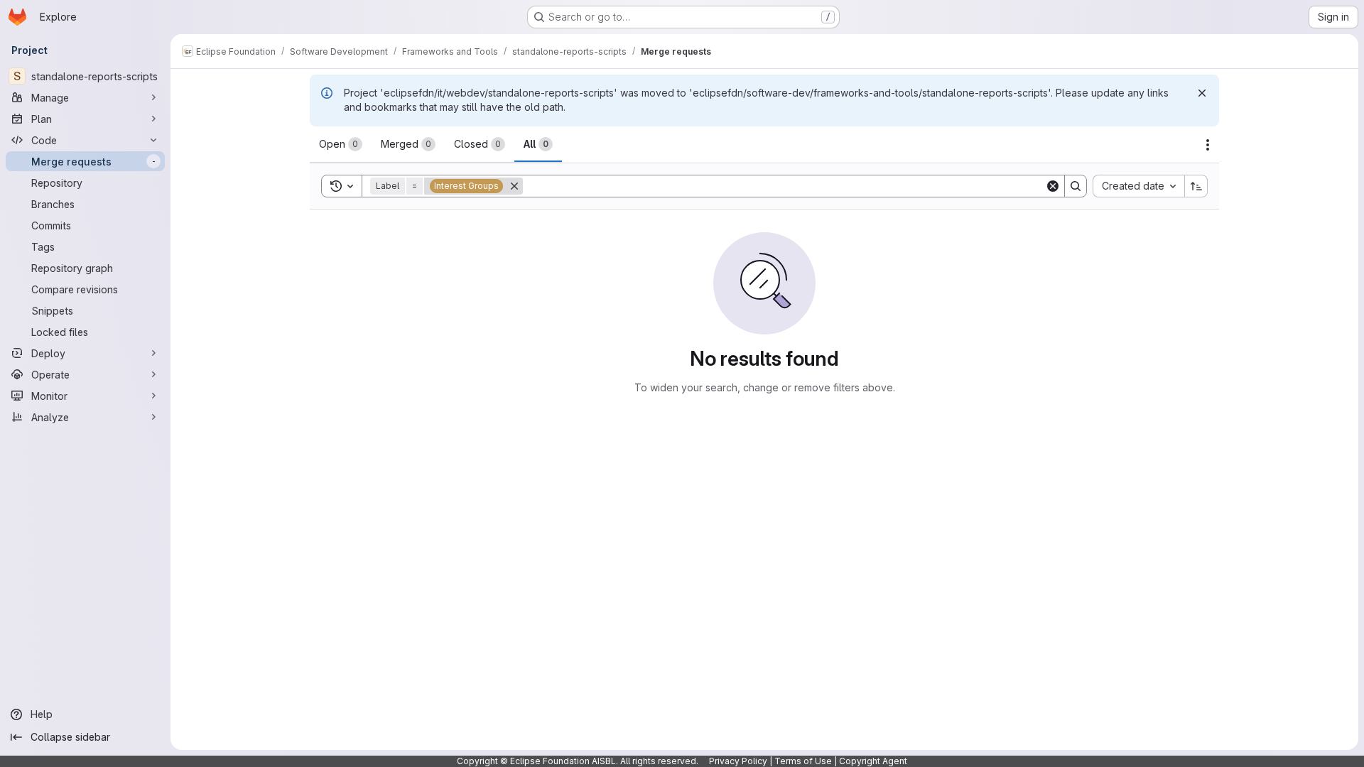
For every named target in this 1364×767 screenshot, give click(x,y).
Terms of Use (803, 761)
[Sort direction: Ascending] (1196, 186)
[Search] (1075, 186)
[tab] (341, 144)
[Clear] (1052, 186)
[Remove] (514, 186)
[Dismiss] (1202, 93)
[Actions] (1207, 145)
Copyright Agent (873, 761)
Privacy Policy (738, 761)
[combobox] (1138, 186)
